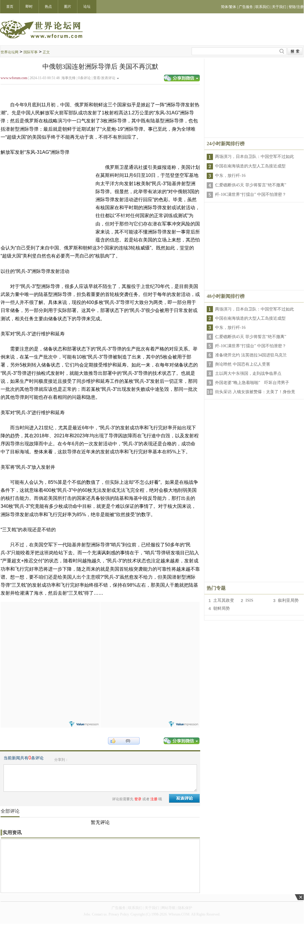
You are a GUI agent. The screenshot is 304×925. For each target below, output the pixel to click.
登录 (137, 799)
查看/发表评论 (104, 78)
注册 (153, 799)
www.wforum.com (14, 78)
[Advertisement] (50, 639)
